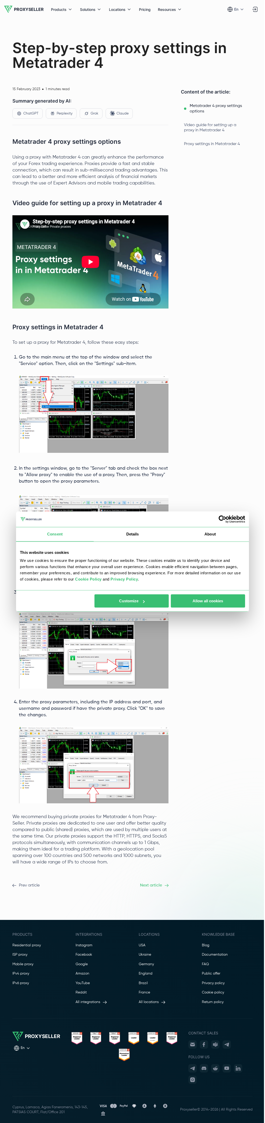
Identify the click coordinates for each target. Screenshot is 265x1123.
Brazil (143, 983)
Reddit (81, 992)
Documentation (215, 954)
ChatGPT (31, 113)
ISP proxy (19, 954)
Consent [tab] (55, 534)
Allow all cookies (208, 601)
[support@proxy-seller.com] (192, 1044)
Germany (146, 964)
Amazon (82, 973)
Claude (122, 113)
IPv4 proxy (20, 973)
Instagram (84, 945)
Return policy (213, 1002)
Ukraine (145, 954)
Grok (94, 113)
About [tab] (210, 534)
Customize (128, 601)
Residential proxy (26, 945)
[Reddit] (215, 1068)
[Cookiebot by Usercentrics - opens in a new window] (222, 519)
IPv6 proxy (20, 983)
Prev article (29, 885)
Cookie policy (213, 992)
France (144, 992)
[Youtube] (227, 1068)
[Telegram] (227, 1044)
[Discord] (204, 1068)
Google (82, 964)
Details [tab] (132, 534)
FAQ (205, 964)
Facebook (84, 954)
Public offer (211, 973)
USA (142, 945)
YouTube (83, 983)
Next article (151, 885)
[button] (216, 108)
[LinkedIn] (238, 1068)
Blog (205, 945)
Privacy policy (213, 983)
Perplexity (64, 113)
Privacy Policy (124, 579)
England (145, 973)
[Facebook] (204, 1044)
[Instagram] (192, 1080)
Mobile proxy (22, 964)
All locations (149, 1002)
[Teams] (215, 1044)
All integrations (88, 1002)
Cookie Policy (88, 579)
